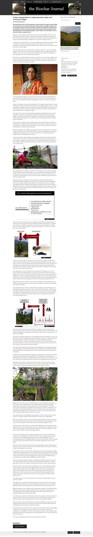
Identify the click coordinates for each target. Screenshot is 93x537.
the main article (33, 344)
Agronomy (29, 1)
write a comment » (20, 526)
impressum (77, 532)
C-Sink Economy (38, 1)
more (45, 1)
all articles (16, 1)
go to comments (72, 75)
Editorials (23, 1)
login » (77, 1)
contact (70, 532)
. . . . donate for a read (55, 1)
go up (63, 75)
